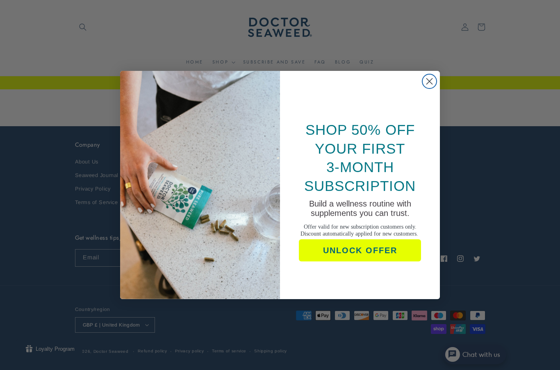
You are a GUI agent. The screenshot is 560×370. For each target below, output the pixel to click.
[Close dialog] (429, 81)
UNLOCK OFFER (360, 250)
